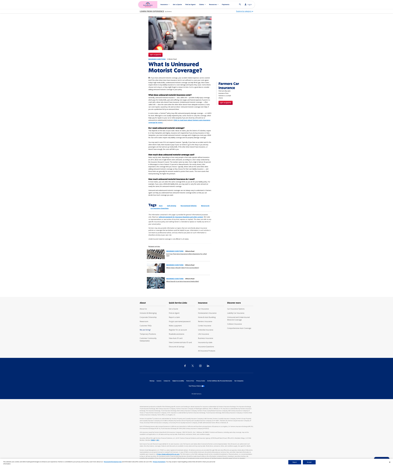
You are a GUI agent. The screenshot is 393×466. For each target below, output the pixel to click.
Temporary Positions (148, 334)
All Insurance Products (206, 351)
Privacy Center (200, 381)
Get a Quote (177, 4)
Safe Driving (171, 206)
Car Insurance (203, 309)
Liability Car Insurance (235, 313)
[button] (240, 3)
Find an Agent (190, 4)
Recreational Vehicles (189, 206)
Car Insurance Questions (159, 208)
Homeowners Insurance (207, 313)
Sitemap (152, 381)
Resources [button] (214, 4)
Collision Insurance (234, 324)
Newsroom (144, 321)
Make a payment (175, 326)
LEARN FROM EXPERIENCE (152, 11)
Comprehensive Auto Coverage (239, 328)
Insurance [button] (165, 4)
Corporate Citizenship (148, 317)
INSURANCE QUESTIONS (175, 251)
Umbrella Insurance (205, 330)
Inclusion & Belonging (148, 313)
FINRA (153, 440)
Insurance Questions (206, 346)
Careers (159, 381)
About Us (143, 309)
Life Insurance (203, 334)
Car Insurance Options (235, 309)
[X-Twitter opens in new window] (192, 365)
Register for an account (178, 330)
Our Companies (238, 381)
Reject (295, 462)
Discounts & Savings (176, 346)
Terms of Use (190, 381)
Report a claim (174, 317)
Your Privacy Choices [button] (196, 386)
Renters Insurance (205, 321)
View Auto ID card (175, 338)
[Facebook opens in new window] (185, 365)
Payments (225, 4)
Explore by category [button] (244, 11)
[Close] (389, 462)
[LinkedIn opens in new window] (208, 365)
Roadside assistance (176, 334)
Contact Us (167, 381)
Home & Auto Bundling (207, 317)
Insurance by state (205, 342)
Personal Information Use (113, 462)
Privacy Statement (159, 462)
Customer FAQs (146, 326)
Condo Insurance (204, 326)
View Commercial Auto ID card (180, 342)
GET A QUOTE (155, 55)
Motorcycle (205, 206)
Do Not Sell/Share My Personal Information (219, 381)
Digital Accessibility (178, 381)
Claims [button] (202, 4)
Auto (161, 206)
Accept (309, 462)
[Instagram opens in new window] (200, 365)
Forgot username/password (179, 321)
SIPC (157, 440)
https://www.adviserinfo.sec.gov (168, 454)
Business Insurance (205, 338)
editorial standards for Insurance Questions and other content (181, 217)
